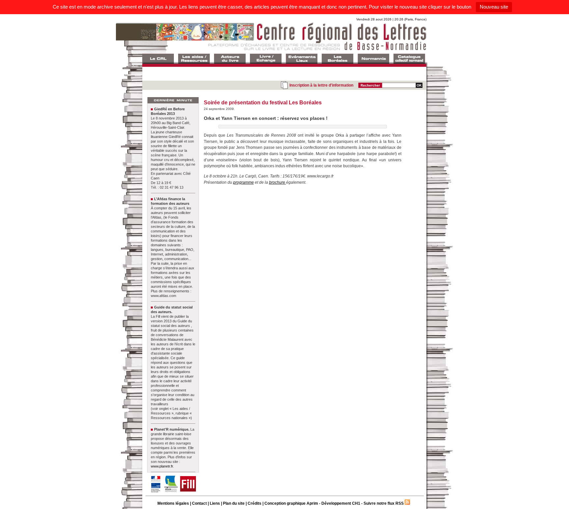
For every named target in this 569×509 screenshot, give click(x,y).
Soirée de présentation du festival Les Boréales (263, 102)
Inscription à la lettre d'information (321, 85)
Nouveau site (494, 7)
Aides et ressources (194, 59)
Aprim (312, 503)
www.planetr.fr (162, 466)
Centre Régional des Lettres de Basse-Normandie (283, 35)
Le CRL (158, 59)
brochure (277, 182)
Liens (215, 503)
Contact (199, 503)
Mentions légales (173, 503)
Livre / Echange (266, 59)
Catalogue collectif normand (409, 59)
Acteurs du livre (230, 59)
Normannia (373, 59)
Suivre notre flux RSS (384, 503)
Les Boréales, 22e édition (337, 59)
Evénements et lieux (301, 59)
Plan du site (234, 503)
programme (243, 182)
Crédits (254, 503)
